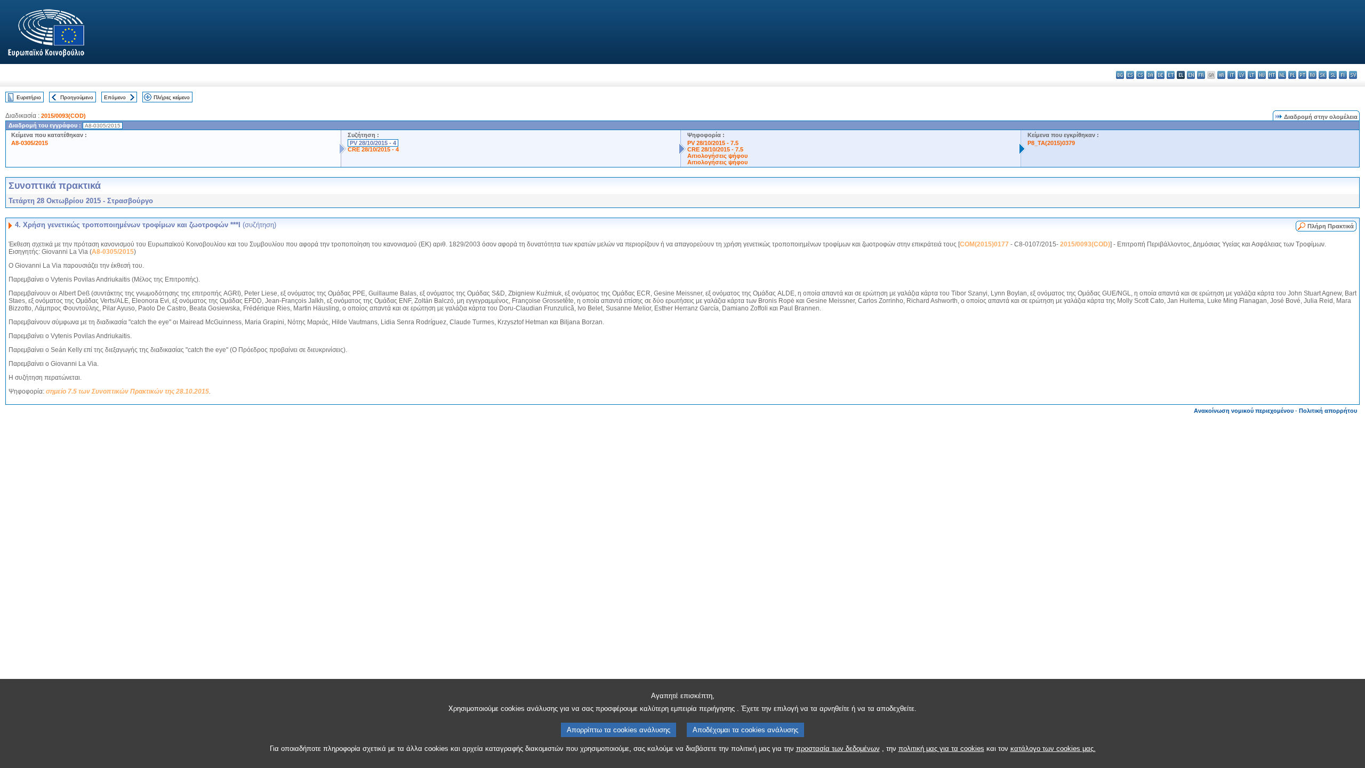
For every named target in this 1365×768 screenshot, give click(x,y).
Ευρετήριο (29, 97)
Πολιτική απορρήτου (1328, 410)
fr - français (1201, 75)
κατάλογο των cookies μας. (1053, 749)
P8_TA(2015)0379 (1051, 143)
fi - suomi (1343, 75)
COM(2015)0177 (984, 244)
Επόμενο (115, 97)
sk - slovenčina (1323, 75)
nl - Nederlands (1282, 75)
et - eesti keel (1171, 75)
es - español (1130, 75)
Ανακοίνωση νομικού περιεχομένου (1244, 410)
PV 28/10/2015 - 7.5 (712, 143)
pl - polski (1292, 75)
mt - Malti (1272, 75)
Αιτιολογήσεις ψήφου (717, 156)
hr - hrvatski (1221, 75)
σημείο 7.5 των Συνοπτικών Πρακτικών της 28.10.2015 (127, 391)
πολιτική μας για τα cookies (941, 749)
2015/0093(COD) (63, 116)
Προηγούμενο (76, 97)
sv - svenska (1353, 75)
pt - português (1302, 75)
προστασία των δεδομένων (838, 749)
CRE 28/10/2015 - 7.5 (715, 149)
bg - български (1120, 75)
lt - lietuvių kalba (1252, 75)
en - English (1191, 75)
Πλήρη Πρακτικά (1330, 226)
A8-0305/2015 (29, 143)
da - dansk (1150, 75)
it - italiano (1231, 75)
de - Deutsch (1161, 75)
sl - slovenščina (1333, 75)
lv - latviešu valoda (1242, 75)
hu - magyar (1262, 75)
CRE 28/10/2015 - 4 (373, 149)
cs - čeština (1140, 75)
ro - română (1312, 75)
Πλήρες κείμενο (172, 97)
